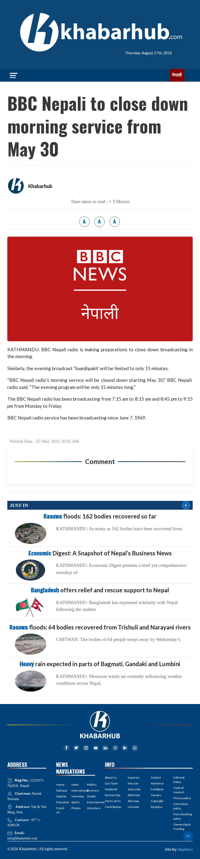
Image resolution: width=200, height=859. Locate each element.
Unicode (133, 807)
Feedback (157, 789)
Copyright (157, 801)
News (75, 784)
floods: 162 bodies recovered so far (100, 516)
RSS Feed (134, 795)
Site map (133, 801)
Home (60, 784)
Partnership (112, 795)
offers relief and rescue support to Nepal (100, 590)
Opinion (60, 796)
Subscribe (134, 789)
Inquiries (134, 777)
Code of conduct (178, 790)
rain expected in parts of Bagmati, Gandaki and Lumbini (100, 663)
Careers (156, 795)
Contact (156, 777)
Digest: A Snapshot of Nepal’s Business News (100, 553)
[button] (188, 836)
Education (60, 802)
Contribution (113, 807)
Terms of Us (113, 801)
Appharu (185, 849)
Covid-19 (60, 810)
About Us (111, 777)
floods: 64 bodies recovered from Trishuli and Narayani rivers (100, 627)
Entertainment (91, 802)
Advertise (157, 783)
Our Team (111, 783)
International (75, 790)
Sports (75, 802)
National (60, 790)
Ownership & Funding (182, 827)
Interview (75, 796)
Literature (91, 808)
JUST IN (19, 505)
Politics (91, 784)
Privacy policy (182, 798)
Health (91, 796)
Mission (133, 783)
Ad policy (156, 807)
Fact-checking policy (182, 816)
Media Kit (111, 789)
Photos (75, 808)
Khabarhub (40, 186)
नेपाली (177, 75)
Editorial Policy (178, 780)
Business (91, 790)
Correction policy (180, 806)
